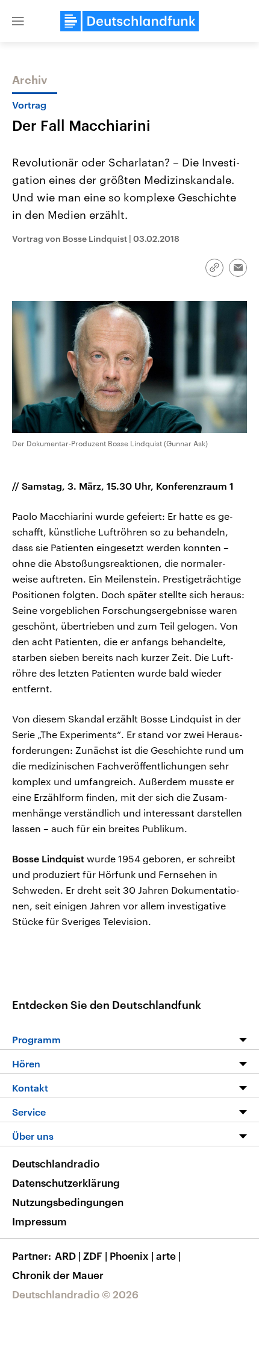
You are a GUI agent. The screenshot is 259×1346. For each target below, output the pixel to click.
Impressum (39, 1221)
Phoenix (132, 1256)
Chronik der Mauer (58, 1275)
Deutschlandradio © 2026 (75, 1294)
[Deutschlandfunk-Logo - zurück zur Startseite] (129, 21)
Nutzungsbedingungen (67, 1202)
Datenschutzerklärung (66, 1183)
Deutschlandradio (55, 1163)
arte (168, 1256)
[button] (18, 21)
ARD (68, 1256)
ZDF (95, 1256)
